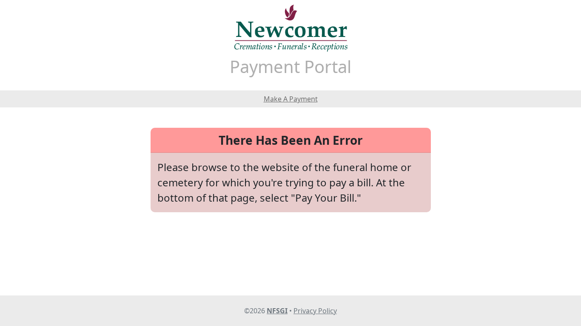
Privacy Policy (315, 310)
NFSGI (277, 310)
